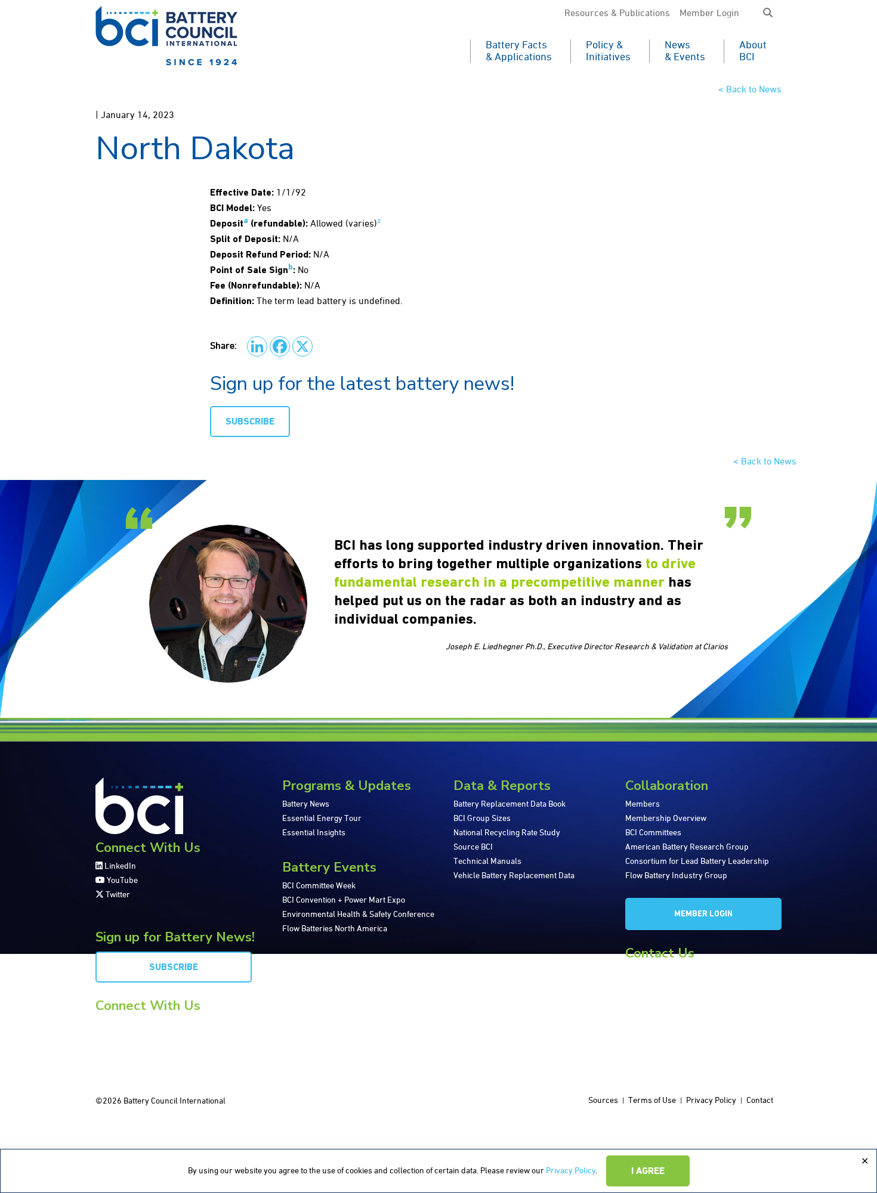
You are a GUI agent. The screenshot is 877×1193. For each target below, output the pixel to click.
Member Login (709, 13)
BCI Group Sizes (482, 818)
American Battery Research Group (687, 847)
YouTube (121, 880)
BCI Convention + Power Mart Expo (343, 900)
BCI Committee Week (319, 886)
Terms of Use (652, 1100)
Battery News (305, 804)
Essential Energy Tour (322, 818)
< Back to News (750, 90)
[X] (302, 346)
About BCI (753, 51)
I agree (648, 1171)
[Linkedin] (257, 346)
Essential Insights (313, 833)
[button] (768, 13)
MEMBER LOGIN (703, 914)
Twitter (117, 895)
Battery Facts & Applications (519, 51)
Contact (759, 1100)
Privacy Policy (570, 1171)
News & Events (685, 51)
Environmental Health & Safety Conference (358, 914)
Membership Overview (665, 818)
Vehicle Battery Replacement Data (514, 876)
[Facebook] (280, 346)
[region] (438, 1171)
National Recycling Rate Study (506, 833)
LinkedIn (119, 866)
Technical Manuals (487, 861)
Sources (603, 1100)
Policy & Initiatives (608, 51)
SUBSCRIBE (250, 422)
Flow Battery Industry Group (676, 876)
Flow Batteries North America (334, 929)
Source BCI (473, 847)
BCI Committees (653, 833)
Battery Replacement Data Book (509, 804)
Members (642, 804)
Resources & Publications (617, 13)
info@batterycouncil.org (668, 972)
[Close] (864, 1161)
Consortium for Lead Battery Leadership (697, 861)
